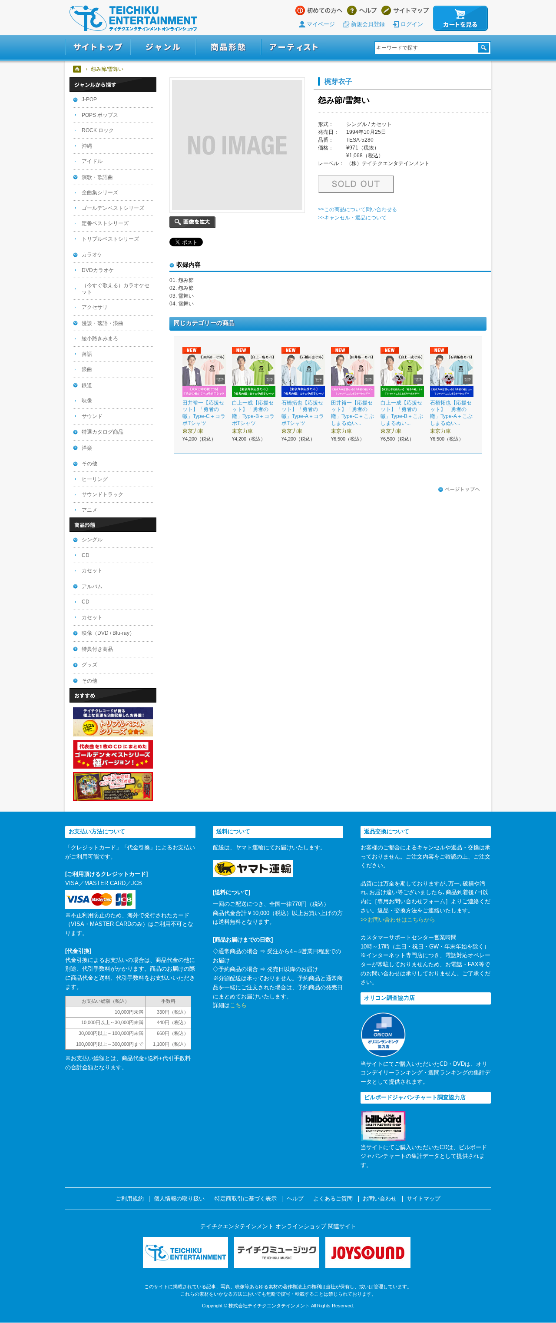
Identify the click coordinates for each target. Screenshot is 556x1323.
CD (85, 555)
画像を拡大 (192, 222)
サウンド (92, 416)
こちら (238, 1005)
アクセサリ (95, 307)
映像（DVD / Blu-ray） (108, 633)
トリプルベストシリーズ (110, 239)
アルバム (92, 587)
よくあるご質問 (333, 1199)
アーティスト (293, 47)
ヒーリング (95, 479)
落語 (87, 354)
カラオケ (92, 255)
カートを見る (460, 18)
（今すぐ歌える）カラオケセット (115, 288)
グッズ (89, 665)
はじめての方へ (319, 10)
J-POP (89, 99)
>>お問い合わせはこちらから (398, 919)
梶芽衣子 (338, 81)
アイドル (92, 161)
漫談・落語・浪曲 (102, 323)
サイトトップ (98, 47)
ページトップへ (459, 489)
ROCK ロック (98, 130)
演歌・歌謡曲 (97, 177)
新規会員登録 (368, 24)
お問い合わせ (380, 1199)
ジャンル (163, 47)
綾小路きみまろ (100, 338)
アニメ (89, 510)
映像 (87, 401)
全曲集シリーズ (100, 192)
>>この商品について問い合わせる (357, 209)
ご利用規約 (130, 1199)
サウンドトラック (102, 494)
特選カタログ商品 (102, 432)
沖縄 (87, 146)
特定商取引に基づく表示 (246, 1199)
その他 (89, 464)
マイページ (321, 24)
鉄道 (87, 385)
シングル (92, 540)
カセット (92, 570)
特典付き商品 (97, 649)
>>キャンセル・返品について (352, 218)
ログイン (411, 24)
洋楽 (87, 448)
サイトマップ (405, 10)
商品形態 (228, 47)
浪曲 (87, 369)
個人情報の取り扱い (179, 1199)
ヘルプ (362, 10)
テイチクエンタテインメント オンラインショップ (133, 18)
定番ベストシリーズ (105, 223)
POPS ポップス (100, 115)
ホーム (77, 69)
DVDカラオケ (98, 270)
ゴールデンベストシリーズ (113, 208)
